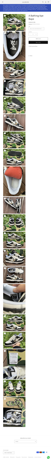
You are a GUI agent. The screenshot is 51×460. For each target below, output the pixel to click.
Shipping (30, 24)
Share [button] (31, 55)
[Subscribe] (35, 441)
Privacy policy (18, 457)
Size (29, 26)
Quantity (30, 31)
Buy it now (38, 42)
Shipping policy (30, 457)
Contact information (38, 457)
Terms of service (24, 457)
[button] (2, 2)
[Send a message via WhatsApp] (48, 457)
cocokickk (7, 457)
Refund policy (12, 457)
